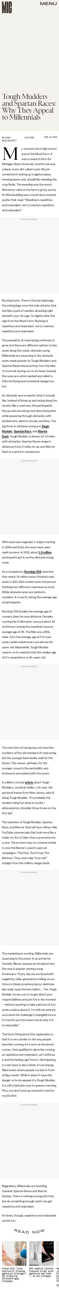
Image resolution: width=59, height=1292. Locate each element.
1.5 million (45, 552)
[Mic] (7, 7)
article (29, 782)
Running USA (32, 571)
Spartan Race (22, 431)
